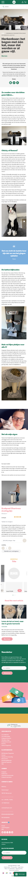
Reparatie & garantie (6, 762)
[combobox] (14, 540)
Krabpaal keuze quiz (6, 742)
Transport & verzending (7, 757)
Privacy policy (14, 867)
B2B (3, 829)
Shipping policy (19, 868)
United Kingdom (5, 827)
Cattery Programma (6, 745)
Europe (3, 825)
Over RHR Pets (5, 734)
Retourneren (5, 758)
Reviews (4, 743)
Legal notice (20, 867)
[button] (17, 517)
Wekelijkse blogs (6, 740)
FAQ (3, 764)
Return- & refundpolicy (10, 868)
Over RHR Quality (6, 736)
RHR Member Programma (8, 753)
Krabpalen (4, 772)
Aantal (4, 545)
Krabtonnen (4, 773)
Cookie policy (7, 867)
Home (3, 33)
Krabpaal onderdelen (7, 777)
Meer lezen (4, 56)
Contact (3, 755)
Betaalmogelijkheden (7, 760)
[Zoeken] (3, 6)
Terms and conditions (14, 870)
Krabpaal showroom (6, 738)
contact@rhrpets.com (7, 807)
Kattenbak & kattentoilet (7, 775)
